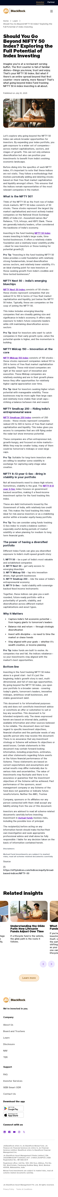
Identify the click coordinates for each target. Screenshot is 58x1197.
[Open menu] (51, 11)
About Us (8, 1025)
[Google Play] (29, 1108)
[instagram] (19, 1132)
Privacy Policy (8, 1189)
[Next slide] (51, 964)
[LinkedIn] (4, 1132)
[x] (24, 1132)
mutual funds (25, 818)
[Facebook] (9, 1132)
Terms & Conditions (24, 1189)
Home (6, 21)
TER (5, 1057)
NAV (5, 1050)
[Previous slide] (43, 964)
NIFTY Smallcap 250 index (17, 417)
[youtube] (14, 1132)
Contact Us (9, 1094)
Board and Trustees (14, 1031)
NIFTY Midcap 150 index (15, 358)
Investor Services (12, 1081)
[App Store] (29, 1115)
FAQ (5, 1074)
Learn (15, 21)
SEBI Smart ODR (12, 1087)
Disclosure (9, 1044)
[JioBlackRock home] (14, 11)
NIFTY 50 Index (42, 233)
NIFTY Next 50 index (14, 289)
